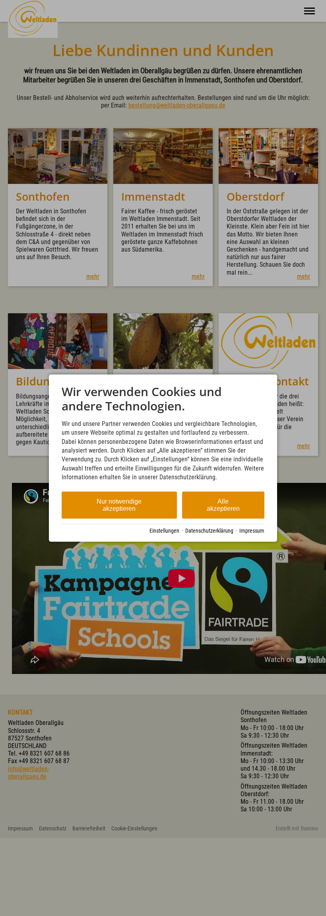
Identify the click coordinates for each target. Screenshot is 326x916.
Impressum (251, 530)
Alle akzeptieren (223, 505)
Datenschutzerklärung (209, 530)
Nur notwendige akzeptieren (119, 505)
